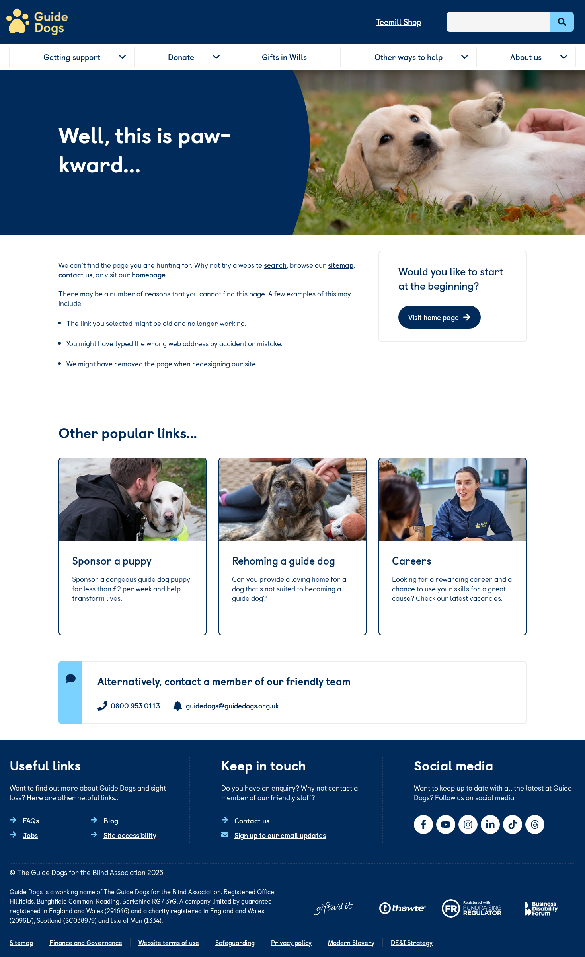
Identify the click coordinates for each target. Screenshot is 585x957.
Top (566, 923)
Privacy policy (291, 942)
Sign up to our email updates (280, 835)
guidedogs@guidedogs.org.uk (232, 706)
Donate (181, 57)
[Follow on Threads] (534, 824)
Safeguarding (235, 942)
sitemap (340, 264)
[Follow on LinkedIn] (490, 824)
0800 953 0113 (135, 706)
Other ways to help (408, 57)
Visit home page (433, 317)
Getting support (71, 57)
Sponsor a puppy (112, 561)
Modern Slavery (351, 942)
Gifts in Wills (284, 57)
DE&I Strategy (412, 942)
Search (562, 22)
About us (526, 57)
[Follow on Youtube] (445, 824)
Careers (411, 561)
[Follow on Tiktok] (512, 824)
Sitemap (21, 942)
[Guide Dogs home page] (37, 22)
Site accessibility (129, 835)
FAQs (31, 820)
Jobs (30, 835)
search (275, 264)
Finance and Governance (85, 942)
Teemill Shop (398, 22)
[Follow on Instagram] (468, 824)
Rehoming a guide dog (283, 561)
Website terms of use (168, 942)
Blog (110, 820)
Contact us (251, 820)
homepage (149, 274)
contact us (75, 274)
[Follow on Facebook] (423, 824)
